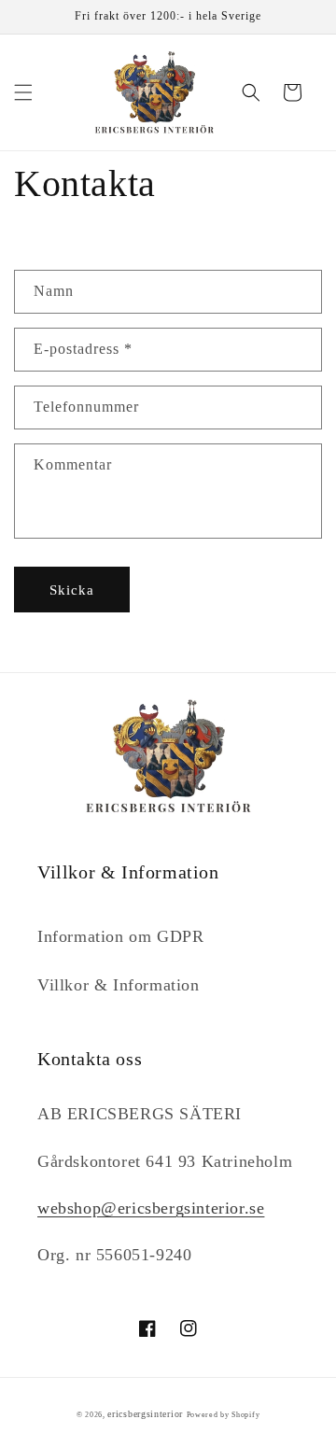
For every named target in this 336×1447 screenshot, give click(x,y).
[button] (23, 92)
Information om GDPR (120, 936)
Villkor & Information (118, 985)
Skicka (71, 590)
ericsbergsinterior (145, 1414)
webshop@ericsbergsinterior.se (150, 1208)
